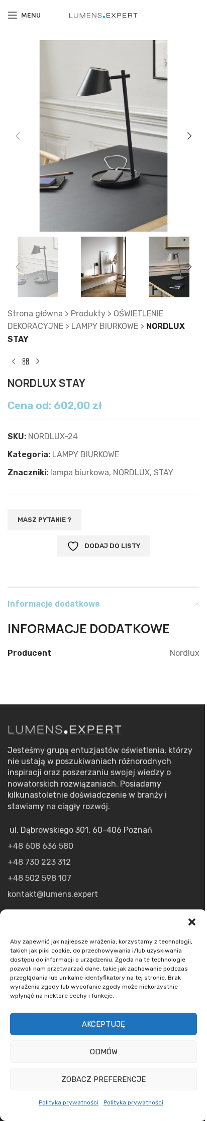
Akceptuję (103, 1024)
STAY (163, 472)
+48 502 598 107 (39, 878)
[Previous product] (14, 361)
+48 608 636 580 (40, 846)
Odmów (104, 1051)
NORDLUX (131, 472)
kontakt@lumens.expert (53, 894)
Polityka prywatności (68, 1102)
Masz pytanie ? (44, 519)
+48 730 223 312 (39, 862)
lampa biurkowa (79, 472)
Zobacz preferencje (103, 1079)
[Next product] (38, 361)
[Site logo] (103, 15)
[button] (192, 922)
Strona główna (35, 313)
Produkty (88, 313)
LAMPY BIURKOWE (104, 326)
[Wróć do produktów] (26, 361)
